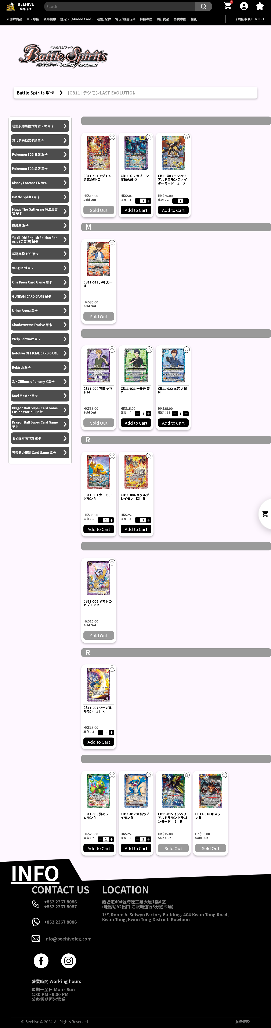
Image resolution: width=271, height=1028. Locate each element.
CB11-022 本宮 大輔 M (172, 390)
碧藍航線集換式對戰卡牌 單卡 (33, 126)
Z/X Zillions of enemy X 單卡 (33, 381)
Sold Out (99, 210)
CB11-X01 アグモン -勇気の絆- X (98, 178)
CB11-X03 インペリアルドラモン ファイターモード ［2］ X (172, 179)
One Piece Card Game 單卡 (32, 282)
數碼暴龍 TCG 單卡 (25, 254)
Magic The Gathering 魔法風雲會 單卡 (35, 211)
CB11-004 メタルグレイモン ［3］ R (135, 497)
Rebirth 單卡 (21, 367)
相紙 (194, 19)
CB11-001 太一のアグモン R (97, 497)
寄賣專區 (180, 19)
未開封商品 (14, 19)
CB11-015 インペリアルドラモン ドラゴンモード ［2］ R (172, 818)
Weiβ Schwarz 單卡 (26, 339)
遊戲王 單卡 (20, 225)
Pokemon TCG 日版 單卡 (30, 154)
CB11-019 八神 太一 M (97, 284)
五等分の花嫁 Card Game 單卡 (34, 452)
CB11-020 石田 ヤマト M (97, 390)
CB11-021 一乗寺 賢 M (135, 390)
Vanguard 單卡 (23, 268)
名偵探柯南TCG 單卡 (26, 438)
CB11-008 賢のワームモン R (97, 816)
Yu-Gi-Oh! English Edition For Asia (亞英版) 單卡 (34, 239)
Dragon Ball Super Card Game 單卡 (35, 424)
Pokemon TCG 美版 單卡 (30, 168)
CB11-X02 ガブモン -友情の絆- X (136, 178)
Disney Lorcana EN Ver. (29, 183)
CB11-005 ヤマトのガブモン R (97, 603)
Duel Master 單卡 (25, 395)
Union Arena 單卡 (25, 310)
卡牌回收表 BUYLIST (250, 19)
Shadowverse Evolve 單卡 (32, 324)
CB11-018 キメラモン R (209, 816)
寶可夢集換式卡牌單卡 (28, 140)
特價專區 (146, 19)
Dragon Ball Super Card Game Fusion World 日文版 (35, 410)
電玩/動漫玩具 (125, 19)
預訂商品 (163, 19)
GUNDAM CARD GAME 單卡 (31, 296)
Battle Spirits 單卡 (26, 197)
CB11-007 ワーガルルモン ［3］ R (97, 709)
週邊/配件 (104, 19)
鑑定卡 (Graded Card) (76, 19)
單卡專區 (32, 19)
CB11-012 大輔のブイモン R (135, 816)
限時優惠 (49, 19)
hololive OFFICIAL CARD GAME (35, 353)
